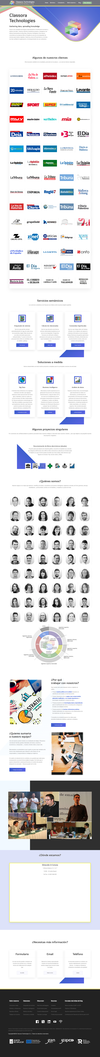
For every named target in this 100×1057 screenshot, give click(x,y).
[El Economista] (83, 76)
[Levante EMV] (83, 90)
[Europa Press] (67, 76)
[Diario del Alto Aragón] (33, 148)
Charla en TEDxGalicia (70, 1008)
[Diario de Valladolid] (67, 281)
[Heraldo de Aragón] (33, 90)
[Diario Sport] (33, 104)
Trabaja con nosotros (17, 769)
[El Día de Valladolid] (83, 134)
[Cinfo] (83, 252)
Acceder (22, 972)
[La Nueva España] (50, 90)
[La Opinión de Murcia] (33, 163)
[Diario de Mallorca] (83, 148)
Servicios (52, 2)
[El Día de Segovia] (33, 266)
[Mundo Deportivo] (17, 104)
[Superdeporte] (50, 104)
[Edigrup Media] (67, 237)
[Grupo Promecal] (67, 222)
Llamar (77, 972)
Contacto (53, 1005)
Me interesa (22, 345)
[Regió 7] (50, 192)
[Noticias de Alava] (33, 206)
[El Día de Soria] (67, 266)
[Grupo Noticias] (50, 237)
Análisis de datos (27, 1011)
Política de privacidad (56, 1014)
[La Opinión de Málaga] (50, 163)
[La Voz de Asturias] (17, 206)
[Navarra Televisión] (50, 266)
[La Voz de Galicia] (33, 76)
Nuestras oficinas (13, 1011)
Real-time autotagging (42, 1005)
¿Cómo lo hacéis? (78, 412)
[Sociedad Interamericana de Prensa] (50, 206)
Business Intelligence (28, 1008)
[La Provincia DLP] (67, 148)
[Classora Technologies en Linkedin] (49, 1021)
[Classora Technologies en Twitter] (43, 1021)
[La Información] (83, 119)
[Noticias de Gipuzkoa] (50, 134)
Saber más (50, 345)
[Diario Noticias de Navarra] (33, 134)
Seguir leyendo (78, 345)
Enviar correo (50, 972)
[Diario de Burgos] (67, 134)
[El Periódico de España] (17, 252)
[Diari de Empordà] (33, 192)
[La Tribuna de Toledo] (17, 177)
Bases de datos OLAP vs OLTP (73, 1005)
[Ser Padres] (50, 119)
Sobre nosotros (71, 2)
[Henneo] (50, 222)
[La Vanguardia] (17, 76)
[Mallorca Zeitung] (83, 192)
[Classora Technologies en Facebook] (37, 1021)
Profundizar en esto (22, 412)
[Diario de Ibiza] (67, 192)
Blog (79, 2)
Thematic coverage (42, 1014)
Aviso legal (54, 1011)
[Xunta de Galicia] (83, 237)
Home (46, 2)
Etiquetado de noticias (29, 1005)
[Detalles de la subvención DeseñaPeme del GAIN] (50, 1041)
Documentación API (56, 1008)
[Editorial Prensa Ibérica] (17, 222)
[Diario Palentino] (83, 206)
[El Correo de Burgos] (33, 281)
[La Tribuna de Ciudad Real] (33, 177)
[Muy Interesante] (17, 119)
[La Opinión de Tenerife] (67, 163)
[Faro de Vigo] (67, 90)
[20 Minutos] (17, 90)
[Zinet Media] (33, 237)
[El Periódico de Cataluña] (50, 76)
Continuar (50, 412)
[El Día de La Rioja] (83, 266)
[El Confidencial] (67, 104)
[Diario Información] (50, 148)
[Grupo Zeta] (17, 237)
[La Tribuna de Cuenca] (67, 206)
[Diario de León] (17, 281)
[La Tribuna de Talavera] (83, 177)
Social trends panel (42, 1008)
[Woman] (33, 252)
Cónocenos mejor (13, 1005)
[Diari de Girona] (17, 192)
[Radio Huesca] (17, 148)
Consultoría (61, 2)
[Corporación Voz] (83, 222)
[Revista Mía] (67, 119)
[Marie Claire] (33, 119)
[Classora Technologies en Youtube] (55, 1021)
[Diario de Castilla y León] (50, 281)
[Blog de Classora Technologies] (60, 1021)
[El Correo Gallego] (83, 104)
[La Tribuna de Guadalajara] (67, 177)
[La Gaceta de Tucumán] (50, 252)
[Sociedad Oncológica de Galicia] (66, 252)
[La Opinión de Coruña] (17, 163)
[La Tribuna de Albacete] (50, 177)
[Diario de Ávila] (17, 266)
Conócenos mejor (58, 725)
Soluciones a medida (28, 1014)
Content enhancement (42, 1011)
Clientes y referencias (15, 1008)
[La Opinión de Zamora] (83, 163)
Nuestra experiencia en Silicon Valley (74, 1011)
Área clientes (87, 2)
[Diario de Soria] (83, 281)
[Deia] (16, 134)
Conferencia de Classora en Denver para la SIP (77, 1014)
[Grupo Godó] (33, 222)
